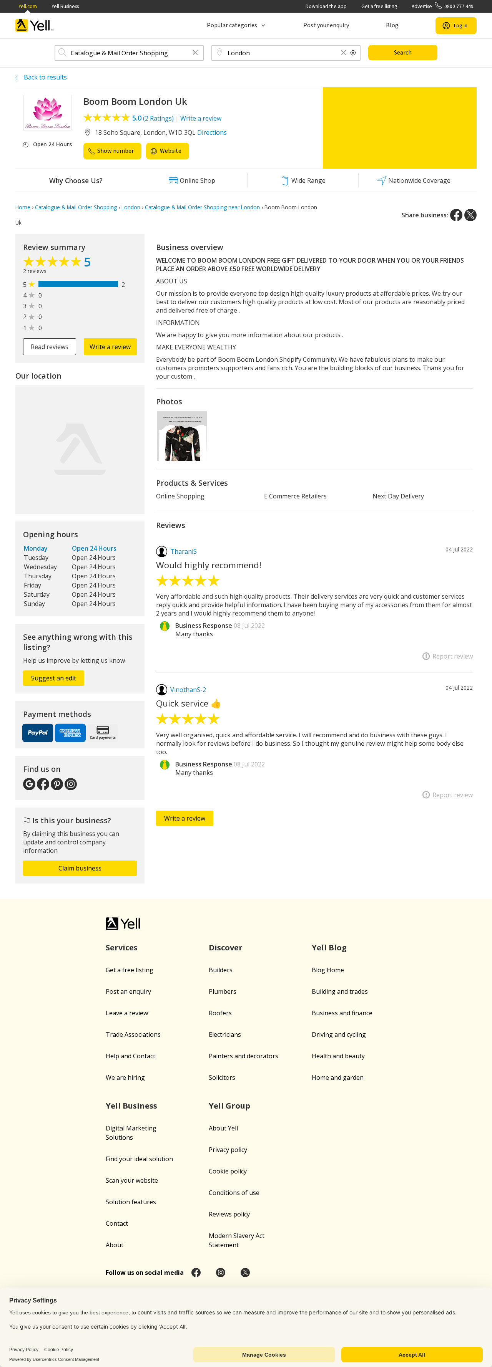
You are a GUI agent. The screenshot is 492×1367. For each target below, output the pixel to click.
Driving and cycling (339, 1034)
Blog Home (328, 970)
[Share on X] (470, 215)
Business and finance (342, 1013)
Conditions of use (234, 1192)
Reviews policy (229, 1214)
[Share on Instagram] (220, 1272)
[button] (195, 53)
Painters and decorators (243, 1056)
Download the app (326, 6)
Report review (452, 656)
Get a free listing (379, 6)
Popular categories (232, 25)
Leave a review (127, 1013)
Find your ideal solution (139, 1159)
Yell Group (229, 1106)
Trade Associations (133, 1034)
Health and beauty (338, 1056)
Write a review (200, 118)
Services (122, 947)
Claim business (79, 868)
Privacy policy (228, 1149)
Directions (212, 132)
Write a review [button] (110, 347)
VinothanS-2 (188, 689)
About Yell (223, 1128)
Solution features (131, 1202)
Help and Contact (130, 1056)
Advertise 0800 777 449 (443, 6)
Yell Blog (329, 947)
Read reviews (49, 347)
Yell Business (65, 6)
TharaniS (183, 551)
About (114, 1245)
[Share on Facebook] (456, 215)
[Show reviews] (53, 263)
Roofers (220, 1013)
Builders (221, 970)
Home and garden (338, 1077)
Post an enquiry (128, 991)
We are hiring (125, 1077)
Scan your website (132, 1180)
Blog (392, 25)
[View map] (80, 449)
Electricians (225, 1034)
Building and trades (340, 991)
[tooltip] (353, 53)
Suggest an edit (53, 678)
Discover (226, 947)
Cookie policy (228, 1171)
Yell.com (27, 6)
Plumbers (222, 991)
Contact (117, 1223)
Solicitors (222, 1077)
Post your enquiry (326, 25)
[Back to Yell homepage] (34, 25)
